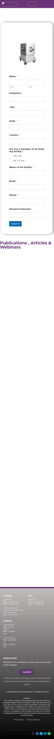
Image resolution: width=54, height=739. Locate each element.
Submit (15, 223)
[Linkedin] (45, 733)
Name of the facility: (21, 167)
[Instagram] (33, 733)
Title (12, 107)
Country (14, 135)
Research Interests (20, 209)
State (13, 121)
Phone (13, 195)
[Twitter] (41, 733)
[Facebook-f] (37, 733)
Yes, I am (17, 156)
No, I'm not (19, 160)
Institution (16, 93)
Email (13, 181)
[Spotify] (49, 733)
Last (30, 87)
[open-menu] (32, 4)
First (11, 87)
